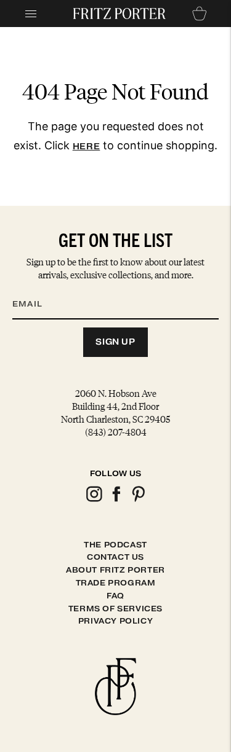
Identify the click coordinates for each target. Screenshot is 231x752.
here (86, 146)
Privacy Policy (115, 620)
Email (35, 289)
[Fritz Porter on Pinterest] (138, 499)
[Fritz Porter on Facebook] (115, 499)
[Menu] (31, 13)
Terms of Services (115, 608)
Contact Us (115, 557)
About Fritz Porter (115, 569)
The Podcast (115, 544)
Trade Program (116, 582)
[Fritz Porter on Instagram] (93, 499)
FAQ (115, 595)
